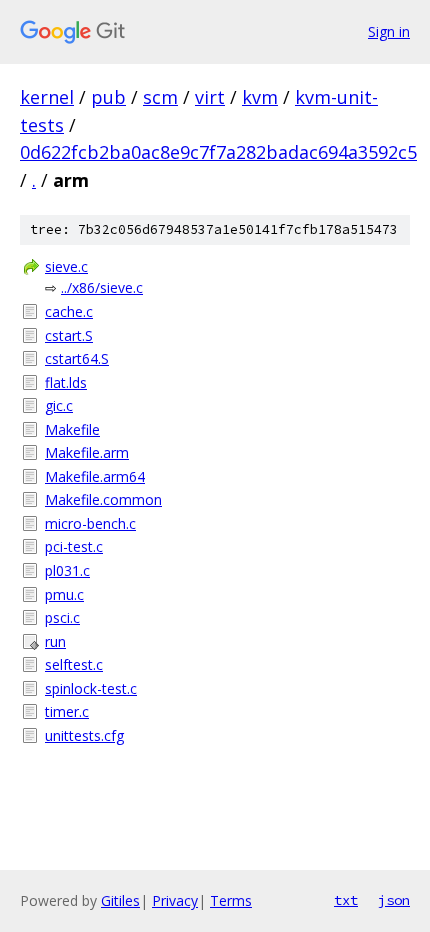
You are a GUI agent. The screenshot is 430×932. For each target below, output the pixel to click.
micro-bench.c (90, 523)
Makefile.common (103, 499)
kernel (47, 97)
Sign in (389, 31)
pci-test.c (74, 546)
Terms (231, 900)
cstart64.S (77, 358)
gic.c (59, 405)
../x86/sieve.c (102, 287)
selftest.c (74, 664)
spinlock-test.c (91, 688)
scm (160, 97)
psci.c (62, 617)
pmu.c (64, 594)
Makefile (72, 429)
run (55, 641)
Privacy (175, 900)
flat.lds (66, 382)
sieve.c (66, 266)
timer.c (67, 711)
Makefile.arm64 (95, 476)
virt (210, 97)
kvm (260, 97)
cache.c (69, 311)
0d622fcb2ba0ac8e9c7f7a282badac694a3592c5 (218, 152)
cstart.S (69, 335)
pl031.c (67, 570)
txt (346, 900)
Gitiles (120, 900)
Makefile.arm (87, 452)
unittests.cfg (84, 735)
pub (108, 97)
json (394, 900)
